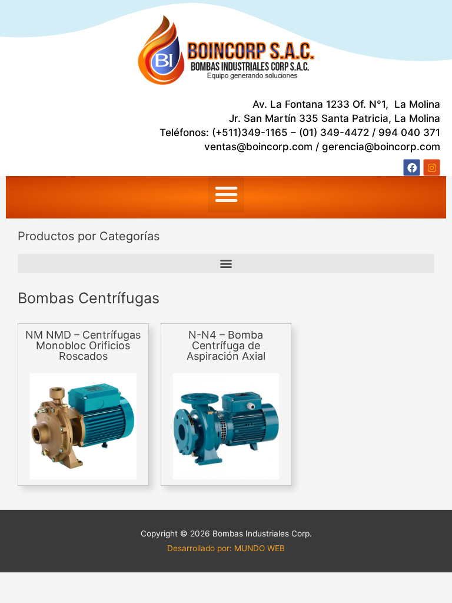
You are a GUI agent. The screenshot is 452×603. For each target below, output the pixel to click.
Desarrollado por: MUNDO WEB (226, 548)
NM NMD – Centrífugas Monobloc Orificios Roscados (83, 345)
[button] (226, 194)
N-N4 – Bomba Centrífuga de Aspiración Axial (226, 345)
